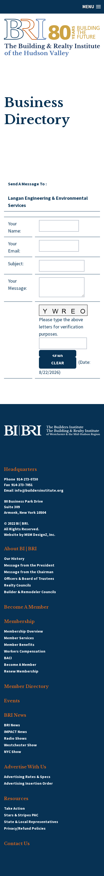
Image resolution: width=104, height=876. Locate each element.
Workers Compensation (24, 651)
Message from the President (29, 565)
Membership (19, 621)
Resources (16, 798)
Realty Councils (17, 585)
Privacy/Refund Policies (25, 828)
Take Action (14, 808)
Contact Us (17, 843)
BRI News (15, 715)
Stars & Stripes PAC (21, 815)
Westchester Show (20, 745)
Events (12, 700)
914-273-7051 (22, 484)
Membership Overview (23, 631)
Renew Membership (21, 671)
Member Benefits (19, 644)
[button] (52, 7)
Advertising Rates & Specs (27, 776)
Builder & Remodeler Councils (30, 591)
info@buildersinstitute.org (39, 490)
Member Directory (26, 686)
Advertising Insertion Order (28, 783)
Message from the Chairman (28, 571)
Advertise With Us (25, 766)
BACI (8, 657)
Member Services (19, 637)
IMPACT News (15, 731)
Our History (14, 558)
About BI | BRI (20, 548)
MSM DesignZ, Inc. (39, 534)
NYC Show (12, 751)
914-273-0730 (27, 479)
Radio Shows (15, 738)
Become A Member (26, 607)
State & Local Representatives (31, 821)
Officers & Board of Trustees (29, 578)
